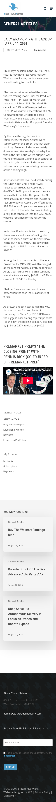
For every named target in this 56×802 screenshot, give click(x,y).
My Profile (8, 461)
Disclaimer (9, 795)
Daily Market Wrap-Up (14, 424)
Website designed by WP (17, 792)
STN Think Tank (11, 419)
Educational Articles (13, 429)
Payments (8, 471)
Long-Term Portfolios (14, 440)
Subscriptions (10, 466)
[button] (51, 8)
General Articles (16, 522)
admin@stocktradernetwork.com (22, 713)
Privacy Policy (42, 792)
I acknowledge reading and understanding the (27, 754)
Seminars (8, 435)
